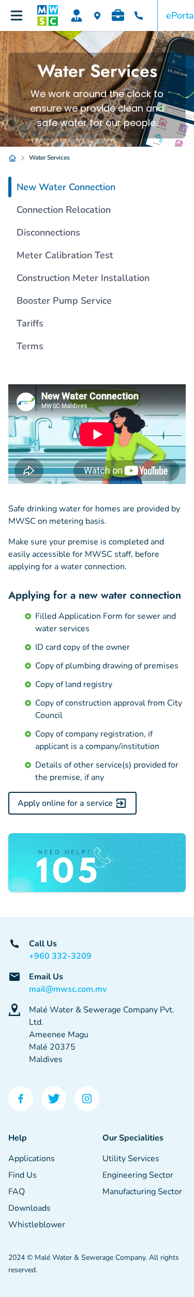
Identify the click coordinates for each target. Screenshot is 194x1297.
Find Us (22, 1175)
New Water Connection (66, 187)
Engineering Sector (137, 1175)
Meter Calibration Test (65, 255)
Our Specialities (132, 1138)
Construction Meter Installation (83, 278)
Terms (30, 346)
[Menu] (16, 15)
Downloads (29, 1208)
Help (17, 1138)
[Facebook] (20, 1098)
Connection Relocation (64, 210)
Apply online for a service (65, 803)
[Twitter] (53, 1098)
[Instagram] (86, 1098)
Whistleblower (36, 1224)
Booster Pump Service (64, 300)
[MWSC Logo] (47, 15)
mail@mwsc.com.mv (68, 989)
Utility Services (130, 1158)
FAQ (16, 1191)
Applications (31, 1158)
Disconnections (48, 232)
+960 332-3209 (60, 956)
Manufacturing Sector (142, 1191)
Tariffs (30, 323)
